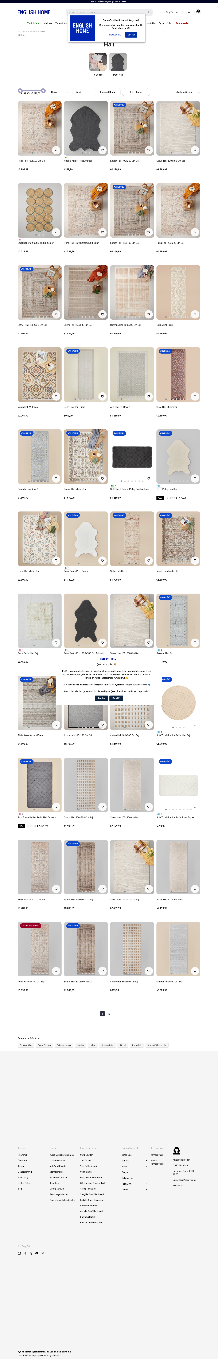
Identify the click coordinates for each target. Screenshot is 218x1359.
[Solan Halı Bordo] (132, 538)
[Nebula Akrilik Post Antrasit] (86, 128)
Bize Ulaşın (178, 1185)
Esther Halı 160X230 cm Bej (32, 325)
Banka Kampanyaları (157, 1162)
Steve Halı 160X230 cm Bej (124, 899)
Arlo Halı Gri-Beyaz (120, 407)
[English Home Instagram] (19, 1253)
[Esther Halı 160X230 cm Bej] (40, 292)
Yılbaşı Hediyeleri (88, 1189)
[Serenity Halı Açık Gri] (40, 456)
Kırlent (92, 1045)
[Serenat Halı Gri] (178, 621)
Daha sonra (115, 34)
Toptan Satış (24, 1183)
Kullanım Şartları (57, 1160)
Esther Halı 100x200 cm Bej (124, 160)
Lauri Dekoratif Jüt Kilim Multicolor (36, 242)
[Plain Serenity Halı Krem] (40, 703)
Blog (20, 1189)
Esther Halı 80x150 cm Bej (78, 981)
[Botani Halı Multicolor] (86, 456)
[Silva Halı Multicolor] (178, 374)
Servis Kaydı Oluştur (59, 1194)
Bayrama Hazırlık (88, 1217)
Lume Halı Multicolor (28, 571)
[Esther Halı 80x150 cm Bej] (86, 949)
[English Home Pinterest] (42, 1253)
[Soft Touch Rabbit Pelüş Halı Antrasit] (40, 785)
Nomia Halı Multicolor (167, 571)
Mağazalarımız (25, 1172)
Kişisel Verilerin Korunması (62, 1155)
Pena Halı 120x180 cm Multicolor (81, 242)
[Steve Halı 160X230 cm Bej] (132, 867)
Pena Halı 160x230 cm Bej (170, 242)
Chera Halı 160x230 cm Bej (78, 325)
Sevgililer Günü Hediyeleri (92, 1194)
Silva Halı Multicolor (166, 407)
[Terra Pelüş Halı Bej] (40, 621)
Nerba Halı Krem (164, 325)
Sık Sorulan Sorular (58, 1177)
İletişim (21, 1166)
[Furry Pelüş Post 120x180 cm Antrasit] (86, 621)
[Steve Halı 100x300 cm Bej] (132, 785)
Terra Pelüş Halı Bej (28, 653)
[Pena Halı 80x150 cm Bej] (40, 949)
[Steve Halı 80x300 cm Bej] (178, 867)
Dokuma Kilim (107, 1045)
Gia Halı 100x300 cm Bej (169, 981)
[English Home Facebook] (25, 1253)
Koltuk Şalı (136, 1045)
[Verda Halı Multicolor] (40, 374)
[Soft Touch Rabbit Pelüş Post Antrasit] (132, 456)
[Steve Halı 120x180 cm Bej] (178, 128)
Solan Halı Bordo (118, 571)
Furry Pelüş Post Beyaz (76, 571)
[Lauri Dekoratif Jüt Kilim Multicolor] (40, 210)
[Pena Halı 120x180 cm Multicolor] (86, 210)
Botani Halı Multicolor (75, 489)
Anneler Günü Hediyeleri (91, 1211)
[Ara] (150, 12)
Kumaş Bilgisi (107, 92)
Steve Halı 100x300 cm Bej (124, 817)
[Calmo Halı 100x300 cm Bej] (86, 785)
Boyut (54, 92)
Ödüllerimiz (23, 1160)
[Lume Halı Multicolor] (40, 538)
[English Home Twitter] (31, 1253)
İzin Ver (131, 34)
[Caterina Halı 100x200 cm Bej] (132, 292)
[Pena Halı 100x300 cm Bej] (40, 867)
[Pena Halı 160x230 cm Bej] (178, 210)
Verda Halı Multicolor (28, 407)
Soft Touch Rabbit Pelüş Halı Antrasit (37, 817)
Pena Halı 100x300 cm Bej (31, 899)
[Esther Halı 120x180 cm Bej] (132, 210)
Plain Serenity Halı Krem (30, 735)
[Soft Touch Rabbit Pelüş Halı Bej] (178, 703)
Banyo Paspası (44, 1045)
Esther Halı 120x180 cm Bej (124, 242)
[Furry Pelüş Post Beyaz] (86, 538)
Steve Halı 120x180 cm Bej (170, 160)
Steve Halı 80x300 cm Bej (169, 899)
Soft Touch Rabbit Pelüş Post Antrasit (129, 489)
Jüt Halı (123, 1045)
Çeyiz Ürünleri (86, 1155)
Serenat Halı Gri (164, 653)
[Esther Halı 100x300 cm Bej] (86, 867)
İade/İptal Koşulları (58, 1166)
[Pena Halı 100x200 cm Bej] (40, 128)
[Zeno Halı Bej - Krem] (86, 374)
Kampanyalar (157, 1155)
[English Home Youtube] (37, 1253)
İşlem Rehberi (56, 1172)
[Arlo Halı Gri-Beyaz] (132, 374)
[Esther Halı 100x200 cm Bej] (132, 128)
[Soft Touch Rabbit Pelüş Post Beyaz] (178, 785)
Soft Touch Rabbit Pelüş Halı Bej (173, 735)
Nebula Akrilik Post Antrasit (78, 160)
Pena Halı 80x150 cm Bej (31, 981)
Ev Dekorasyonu (64, 1045)
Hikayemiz (22, 1155)
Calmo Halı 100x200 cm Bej (124, 735)
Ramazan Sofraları (89, 1205)
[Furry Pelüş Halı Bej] (178, 456)
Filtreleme (136, 92)
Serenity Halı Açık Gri (28, 489)
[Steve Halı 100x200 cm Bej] (132, 621)
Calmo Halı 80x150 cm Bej (124, 981)
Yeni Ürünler (86, 1160)
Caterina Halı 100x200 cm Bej (125, 325)
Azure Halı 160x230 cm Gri (78, 735)
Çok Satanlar (86, 1172)
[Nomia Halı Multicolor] (178, 538)
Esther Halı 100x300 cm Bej (78, 899)
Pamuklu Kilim (26, 1045)
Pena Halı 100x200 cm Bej (31, 160)
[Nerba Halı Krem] (178, 292)
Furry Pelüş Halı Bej (166, 489)
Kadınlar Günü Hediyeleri (91, 1200)
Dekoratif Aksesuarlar (157, 1045)
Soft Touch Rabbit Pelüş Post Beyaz (175, 817)
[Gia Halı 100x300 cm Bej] (178, 949)
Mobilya (80, 1045)
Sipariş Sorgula (57, 1189)
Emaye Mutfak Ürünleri (91, 1177)
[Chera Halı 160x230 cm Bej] (86, 292)
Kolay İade (54, 1183)
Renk (78, 92)
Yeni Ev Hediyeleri (88, 1166)
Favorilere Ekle (56, 150)
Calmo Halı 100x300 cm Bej (78, 817)
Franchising (23, 1177)
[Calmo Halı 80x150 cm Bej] (132, 949)
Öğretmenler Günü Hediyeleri (93, 1183)
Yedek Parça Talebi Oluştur (62, 1200)
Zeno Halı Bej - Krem (74, 407)
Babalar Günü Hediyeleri (91, 1222)
